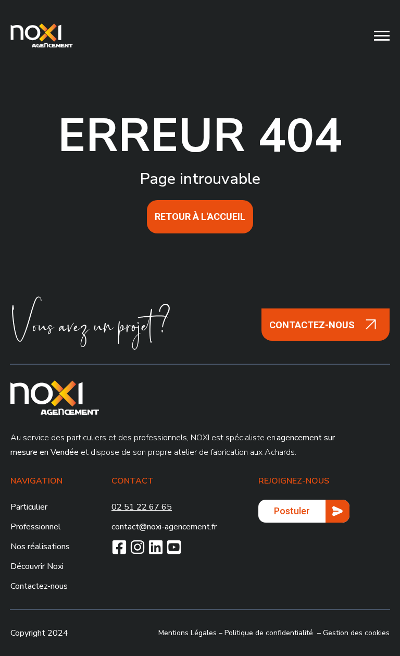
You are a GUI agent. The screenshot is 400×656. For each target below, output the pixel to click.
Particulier (28, 507)
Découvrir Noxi (37, 566)
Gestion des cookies (356, 633)
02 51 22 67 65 (141, 507)
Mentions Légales (187, 633)
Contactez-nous (39, 586)
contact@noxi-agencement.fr (164, 527)
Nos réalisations (40, 546)
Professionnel (35, 527)
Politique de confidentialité (268, 633)
